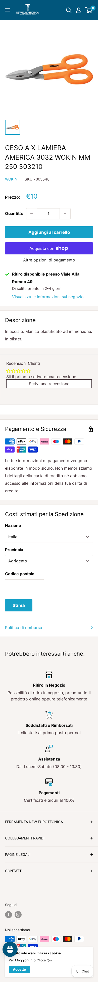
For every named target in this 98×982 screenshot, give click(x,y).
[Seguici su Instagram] (18, 914)
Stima (19, 605)
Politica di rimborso (23, 627)
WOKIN (11, 179)
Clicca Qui (44, 960)
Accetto (19, 969)
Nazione (13, 525)
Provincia (14, 549)
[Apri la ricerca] (69, 10)
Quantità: (14, 213)
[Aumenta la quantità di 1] (65, 213)
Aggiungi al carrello (49, 232)
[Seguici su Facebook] (8, 914)
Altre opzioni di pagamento (49, 259)
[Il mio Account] (78, 10)
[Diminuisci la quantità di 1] (31, 213)
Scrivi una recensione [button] (49, 383)
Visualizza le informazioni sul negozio (48, 296)
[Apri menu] (7, 10)
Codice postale (19, 573)
